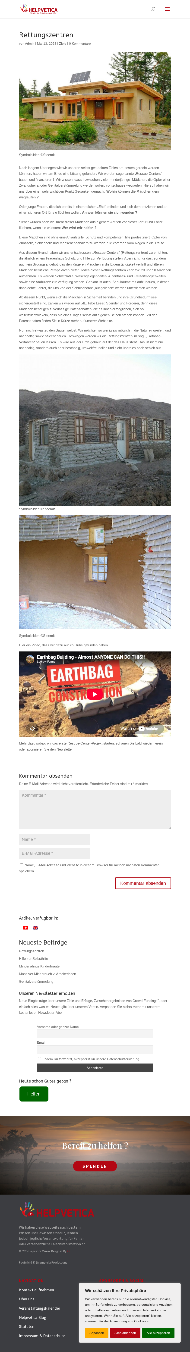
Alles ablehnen (125, 1333)
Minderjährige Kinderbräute (39, 966)
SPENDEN (95, 1166)
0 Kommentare (80, 43)
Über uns (26, 1299)
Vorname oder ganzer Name (58, 1027)
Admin (29, 43)
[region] (130, 1313)
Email (41, 1042)
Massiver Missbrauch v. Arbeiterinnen (47, 974)
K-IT (69, 1251)
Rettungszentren (31, 951)
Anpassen (96, 1333)
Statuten (26, 1326)
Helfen (34, 1093)
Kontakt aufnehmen (36, 1290)
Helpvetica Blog (32, 1317)
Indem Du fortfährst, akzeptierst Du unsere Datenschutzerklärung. (92, 1059)
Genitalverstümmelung (36, 981)
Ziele (62, 43)
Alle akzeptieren (158, 1333)
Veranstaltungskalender (39, 1308)
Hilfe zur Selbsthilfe (33, 959)
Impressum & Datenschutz (42, 1335)
